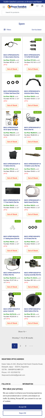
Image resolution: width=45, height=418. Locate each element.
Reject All (22, 413)
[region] (22, 401)
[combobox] (22, 12)
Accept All (22, 407)
